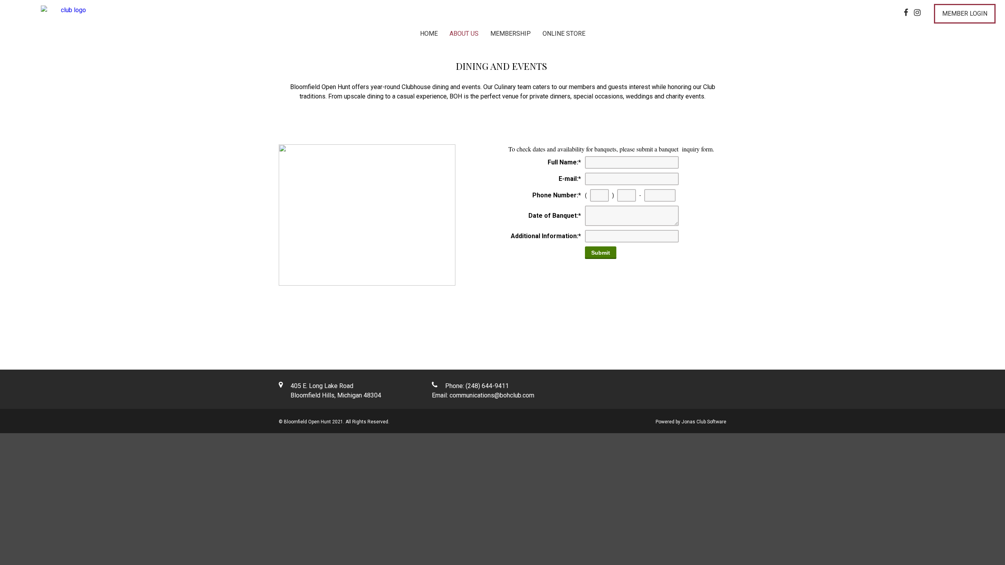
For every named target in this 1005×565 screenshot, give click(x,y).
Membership (510, 33)
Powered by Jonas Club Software (691, 422)
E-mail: (570, 178)
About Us (464, 33)
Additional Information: (546, 236)
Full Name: (564, 162)
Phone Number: (556, 195)
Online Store (564, 33)
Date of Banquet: (554, 215)
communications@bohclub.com (492, 395)
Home (429, 33)
